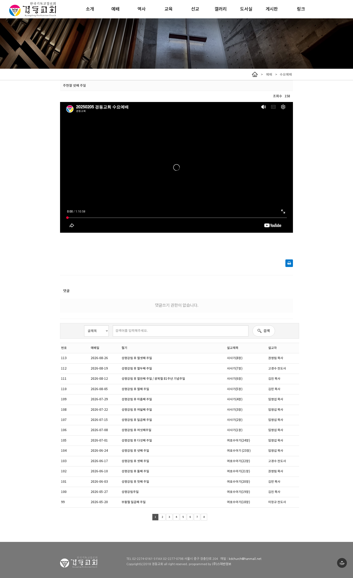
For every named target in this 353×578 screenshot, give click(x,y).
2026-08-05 (99, 389)
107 (64, 420)
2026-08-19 (99, 368)
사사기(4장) (234, 399)
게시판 (272, 9)
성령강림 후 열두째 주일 (137, 368)
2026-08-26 (99, 358)
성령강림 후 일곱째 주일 (137, 420)
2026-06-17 (99, 461)
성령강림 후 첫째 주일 (135, 482)
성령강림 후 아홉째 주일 (137, 399)
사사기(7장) (234, 368)
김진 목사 (274, 379)
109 (64, 399)
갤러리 (220, 9)
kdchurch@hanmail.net (245, 558)
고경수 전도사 (277, 368)
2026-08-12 (99, 379)
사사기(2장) (234, 420)
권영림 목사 (275, 358)
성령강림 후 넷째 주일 (135, 451)
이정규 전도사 (277, 502)
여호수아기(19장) (238, 492)
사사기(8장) (234, 358)
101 (64, 482)
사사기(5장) (234, 389)
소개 (90, 9)
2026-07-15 (99, 420)
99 (63, 502)
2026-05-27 (99, 492)
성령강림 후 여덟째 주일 (137, 410)
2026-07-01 (99, 440)
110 (64, 389)
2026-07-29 (99, 399)
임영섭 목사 (275, 399)
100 (64, 492)
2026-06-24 (99, 451)
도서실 (246, 9)
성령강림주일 (130, 492)
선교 (195, 9)
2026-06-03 (99, 482)
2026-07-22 (99, 410)
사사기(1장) (234, 430)
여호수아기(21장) (238, 471)
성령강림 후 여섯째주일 (136, 430)
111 (64, 379)
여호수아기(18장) (238, 502)
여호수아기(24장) (238, 440)
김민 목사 (274, 389)
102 (64, 471)
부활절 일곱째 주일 (134, 502)
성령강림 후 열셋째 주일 (137, 358)
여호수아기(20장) (238, 482)
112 (64, 368)
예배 (115, 9)
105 (64, 440)
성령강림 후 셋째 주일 (135, 461)
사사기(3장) (234, 410)
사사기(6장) (234, 379)
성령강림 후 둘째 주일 (135, 471)
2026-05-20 (99, 502)
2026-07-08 (99, 430)
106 (64, 430)
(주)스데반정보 (221, 564)
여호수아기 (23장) (239, 451)
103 (64, 461)
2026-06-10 (99, 471)
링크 (301, 9)
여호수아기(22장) (238, 461)
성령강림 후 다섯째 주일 (137, 440)
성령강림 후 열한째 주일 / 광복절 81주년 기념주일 (153, 379)
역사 (141, 9)
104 (64, 451)
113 (64, 358)
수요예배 (286, 74)
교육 (168, 9)
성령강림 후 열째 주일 (135, 389)
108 (64, 410)
